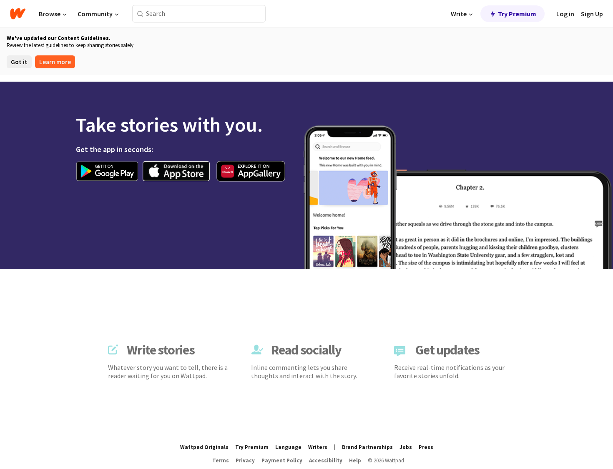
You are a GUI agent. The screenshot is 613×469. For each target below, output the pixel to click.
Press (426, 447)
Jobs (405, 447)
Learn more (55, 62)
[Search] (140, 13)
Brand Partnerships (367, 447)
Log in (565, 14)
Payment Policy (281, 460)
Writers (317, 447)
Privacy (245, 460)
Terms (220, 460)
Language (288, 447)
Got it (19, 62)
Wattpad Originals (204, 447)
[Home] (17, 14)
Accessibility (325, 460)
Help (355, 460)
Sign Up (592, 14)
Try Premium (517, 14)
